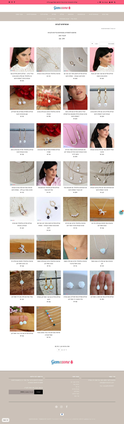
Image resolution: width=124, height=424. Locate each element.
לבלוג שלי (76, 384)
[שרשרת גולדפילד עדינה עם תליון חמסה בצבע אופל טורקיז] (75, 247)
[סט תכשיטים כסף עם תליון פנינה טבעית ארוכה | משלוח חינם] (102, 173)
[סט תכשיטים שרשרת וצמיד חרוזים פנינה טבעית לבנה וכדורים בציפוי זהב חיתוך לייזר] (75, 135)
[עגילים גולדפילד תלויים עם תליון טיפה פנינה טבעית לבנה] (22, 135)
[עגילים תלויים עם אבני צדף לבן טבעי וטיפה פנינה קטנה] (102, 59)
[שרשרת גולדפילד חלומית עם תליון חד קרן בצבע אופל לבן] (22, 247)
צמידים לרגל (44, 14)
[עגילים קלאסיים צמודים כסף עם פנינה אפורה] (48, 135)
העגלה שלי (102, 2)
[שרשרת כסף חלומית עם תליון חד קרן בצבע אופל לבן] (102, 209)
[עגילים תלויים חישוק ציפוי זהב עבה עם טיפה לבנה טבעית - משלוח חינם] (75, 59)
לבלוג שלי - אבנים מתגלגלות (68, 19)
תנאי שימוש (75, 394)
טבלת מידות (75, 389)
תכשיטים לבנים (93, 14)
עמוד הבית (105, 14)
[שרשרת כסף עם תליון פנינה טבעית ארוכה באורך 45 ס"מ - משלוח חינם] (22, 173)
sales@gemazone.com (107, 383)
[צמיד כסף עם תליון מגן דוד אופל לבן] (22, 283)
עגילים (62, 14)
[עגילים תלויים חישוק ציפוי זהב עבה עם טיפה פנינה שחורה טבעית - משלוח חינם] (48, 209)
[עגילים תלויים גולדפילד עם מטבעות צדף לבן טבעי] (48, 173)
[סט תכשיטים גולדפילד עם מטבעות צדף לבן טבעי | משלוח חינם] (75, 173)
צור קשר (76, 396)
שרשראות (71, 14)
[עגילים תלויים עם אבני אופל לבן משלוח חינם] (48, 283)
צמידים (54, 14)
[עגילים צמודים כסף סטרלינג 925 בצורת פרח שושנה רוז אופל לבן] (75, 283)
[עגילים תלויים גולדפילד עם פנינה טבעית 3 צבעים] (22, 209)
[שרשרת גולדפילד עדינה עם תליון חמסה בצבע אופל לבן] (48, 247)
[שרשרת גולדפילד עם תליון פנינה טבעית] (48, 59)
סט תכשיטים (81, 14)
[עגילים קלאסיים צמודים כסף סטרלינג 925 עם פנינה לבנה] (22, 97)
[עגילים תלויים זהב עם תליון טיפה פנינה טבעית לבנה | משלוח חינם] (102, 97)
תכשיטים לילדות (31, 14)
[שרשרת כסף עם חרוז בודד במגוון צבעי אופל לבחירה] (48, 318)
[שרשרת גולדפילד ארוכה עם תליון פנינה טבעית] (48, 97)
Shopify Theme (58, 419)
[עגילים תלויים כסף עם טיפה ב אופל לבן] (102, 283)
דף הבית (113, 28)
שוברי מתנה (19, 14)
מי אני (77, 387)
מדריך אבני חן (51, 19)
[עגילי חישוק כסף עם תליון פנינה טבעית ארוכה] (102, 135)
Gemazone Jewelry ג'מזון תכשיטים (74, 419)
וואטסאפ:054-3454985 (107, 386)
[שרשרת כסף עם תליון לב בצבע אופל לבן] (102, 247)
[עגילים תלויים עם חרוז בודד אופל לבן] (22, 319)
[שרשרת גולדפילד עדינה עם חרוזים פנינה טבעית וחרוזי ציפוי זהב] (75, 209)
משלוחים (76, 391)
